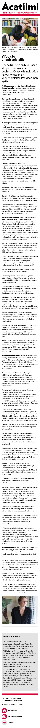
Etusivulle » (12, 711)
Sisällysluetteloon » (15, 716)
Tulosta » (11, 722)
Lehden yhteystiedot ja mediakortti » (20, 13)
